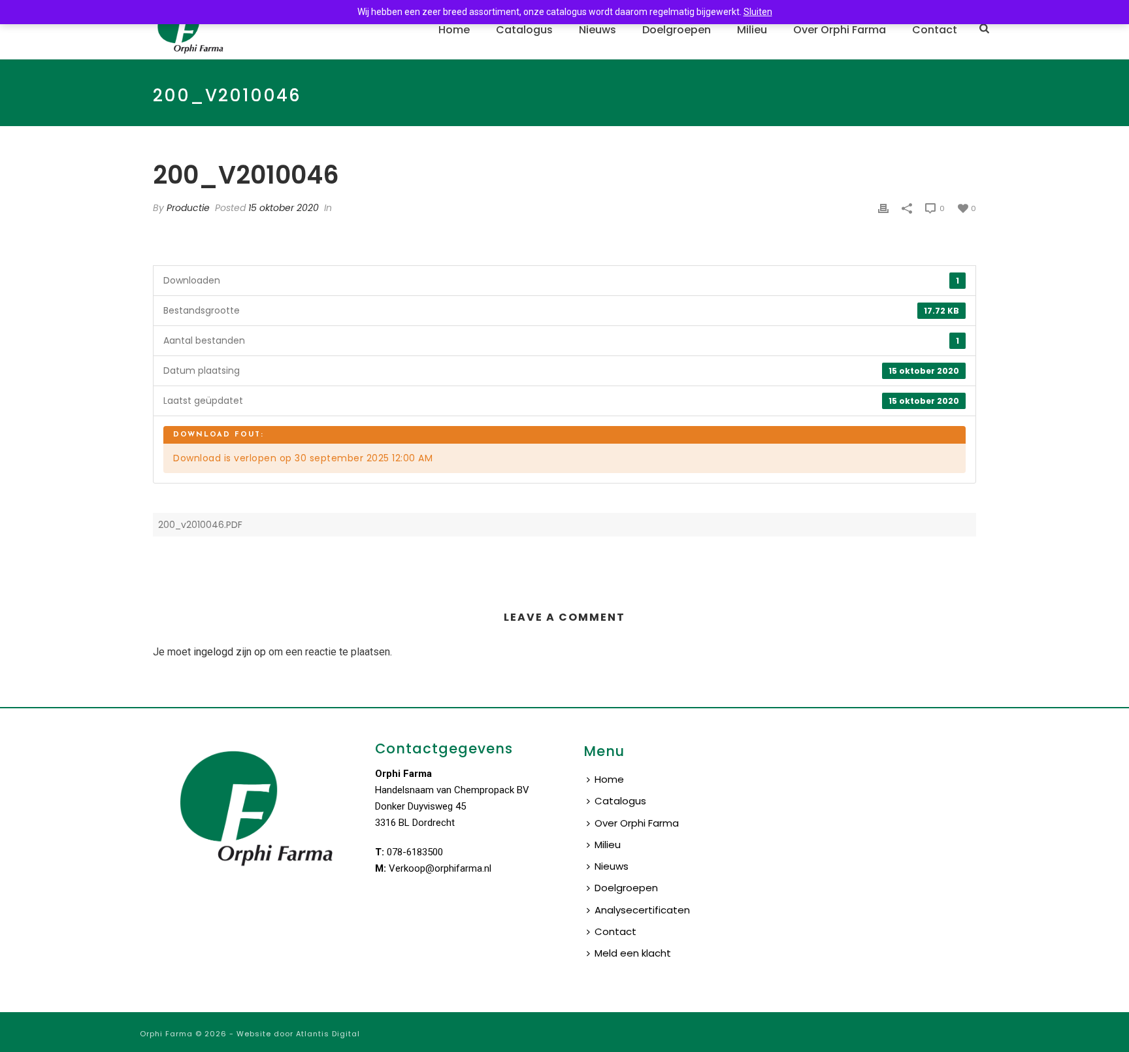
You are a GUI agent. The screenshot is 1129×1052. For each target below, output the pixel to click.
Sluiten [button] (758, 12)
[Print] (883, 208)
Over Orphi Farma (839, 29)
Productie (188, 207)
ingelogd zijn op (229, 652)
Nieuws (597, 29)
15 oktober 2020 (283, 207)
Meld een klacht (633, 953)
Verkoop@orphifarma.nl (440, 868)
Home (454, 29)
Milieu (752, 29)
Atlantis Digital (328, 1033)
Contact (934, 29)
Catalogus (524, 29)
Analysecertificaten (642, 910)
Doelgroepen (676, 29)
